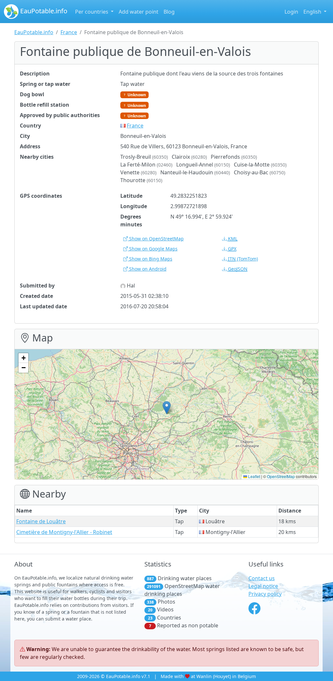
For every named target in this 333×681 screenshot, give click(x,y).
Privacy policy (265, 593)
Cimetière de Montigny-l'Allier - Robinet (64, 532)
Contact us (261, 578)
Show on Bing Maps (150, 259)
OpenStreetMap (281, 476)
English (313, 11)
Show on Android (147, 269)
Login (291, 11)
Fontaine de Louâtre (41, 521)
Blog (169, 11)
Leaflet (253, 476)
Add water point (138, 11)
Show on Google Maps (153, 249)
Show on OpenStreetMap (156, 238)
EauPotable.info (43, 11)
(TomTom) (243, 259)
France (68, 32)
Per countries (92, 11)
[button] (167, 407)
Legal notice (263, 586)
